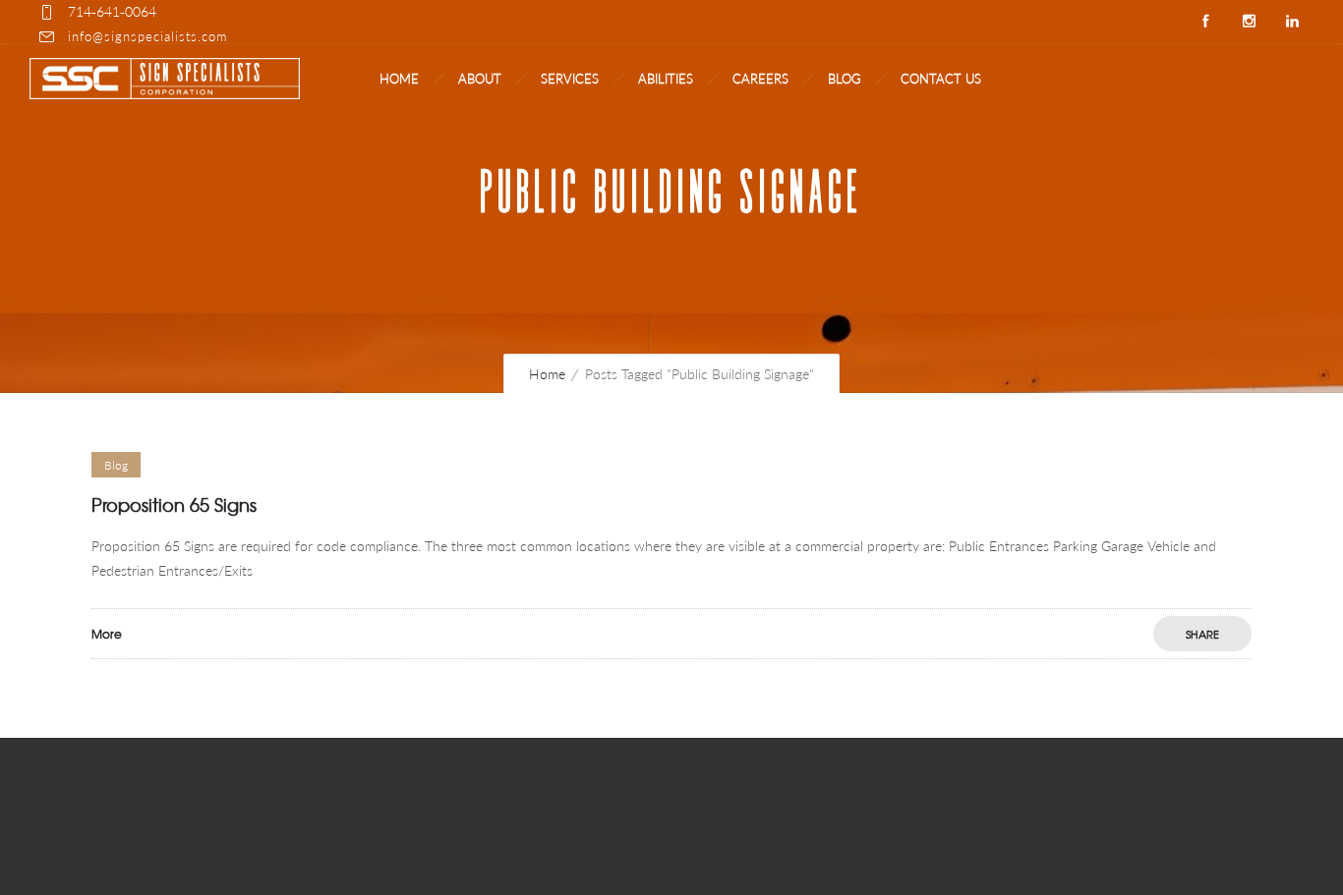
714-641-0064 (112, 11)
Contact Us (941, 78)
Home (399, 78)
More (106, 634)
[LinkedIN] (1292, 21)
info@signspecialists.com (147, 36)
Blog (844, 78)
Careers (760, 78)
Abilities (665, 78)
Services (570, 78)
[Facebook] (1205, 21)
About (479, 78)
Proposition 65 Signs (174, 504)
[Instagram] (1248, 21)
